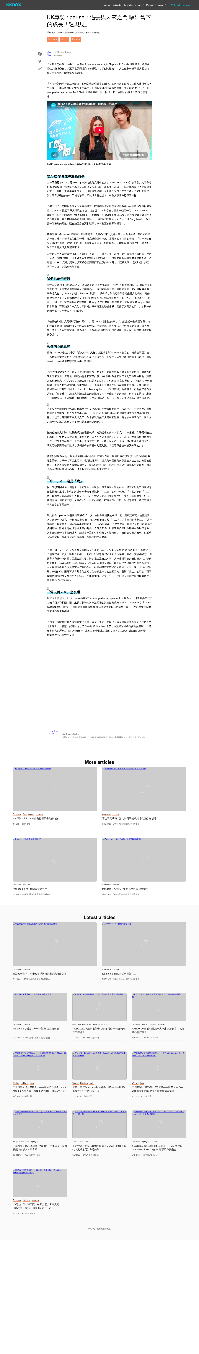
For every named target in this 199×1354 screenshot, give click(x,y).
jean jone (26, 823)
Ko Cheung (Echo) (91, 1037)
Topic (25, 814)
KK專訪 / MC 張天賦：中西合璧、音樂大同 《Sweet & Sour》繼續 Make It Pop (36, 1206)
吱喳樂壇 (28, 1096)
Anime (21, 1141)
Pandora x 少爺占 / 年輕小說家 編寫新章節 (125, 888)
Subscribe (117, 5)
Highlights (93, 1024)
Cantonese (52, 39)
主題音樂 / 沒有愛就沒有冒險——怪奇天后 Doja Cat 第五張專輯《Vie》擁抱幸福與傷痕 (158, 1088)
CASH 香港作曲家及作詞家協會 (126, 823)
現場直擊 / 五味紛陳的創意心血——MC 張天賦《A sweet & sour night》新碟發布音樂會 (157, 1147)
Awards (85, 1024)
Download (187, 5)
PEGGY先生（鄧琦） (33, 1154)
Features (106, 5)
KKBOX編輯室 (29, 1213)
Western (16, 1083)
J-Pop (15, 1141)
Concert (64, 39)
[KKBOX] (13, 5)
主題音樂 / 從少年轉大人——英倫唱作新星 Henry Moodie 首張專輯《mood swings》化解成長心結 (39, 1088)
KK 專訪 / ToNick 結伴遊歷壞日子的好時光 (35, 818)
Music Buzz (103, 1024)
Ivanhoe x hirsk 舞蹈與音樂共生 (30, 888)
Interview (76, 39)
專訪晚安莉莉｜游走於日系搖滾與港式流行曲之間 (129, 818)
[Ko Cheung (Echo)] (55, 735)
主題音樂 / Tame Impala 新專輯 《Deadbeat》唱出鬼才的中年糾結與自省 (98, 1088)
